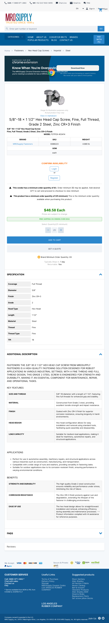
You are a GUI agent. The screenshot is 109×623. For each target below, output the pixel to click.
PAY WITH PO (99, 39)
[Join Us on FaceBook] (99, 618)
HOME (30, 37)
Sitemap (45, 583)
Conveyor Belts (58, 37)
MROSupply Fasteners (23, 144)
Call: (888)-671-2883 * (14, 579)
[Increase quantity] (61, 230)
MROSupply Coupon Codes (54, 585)
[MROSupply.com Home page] (19, 19)
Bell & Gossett (78, 587)
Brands (74, 37)
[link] (54, 68)
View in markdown (48, 116)
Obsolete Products (80, 590)
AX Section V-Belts (80, 583)
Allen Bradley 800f (80, 592)
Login (54, 169)
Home (7, 50)
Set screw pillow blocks (82, 598)
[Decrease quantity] (48, 230)
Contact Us (66, 40)
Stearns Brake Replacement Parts (80, 595)
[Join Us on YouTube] (103, 618)
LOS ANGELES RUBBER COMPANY (52, 588)
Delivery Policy (48, 581)
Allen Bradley (78, 581)
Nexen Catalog (78, 585)
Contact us (9, 583)
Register (54, 178)
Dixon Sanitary (78, 579)
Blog (54, 40)
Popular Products (38, 40)
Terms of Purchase (50, 579)
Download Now (78, 68)
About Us (41, 37)
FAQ (6, 585)
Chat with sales (11, 581)
